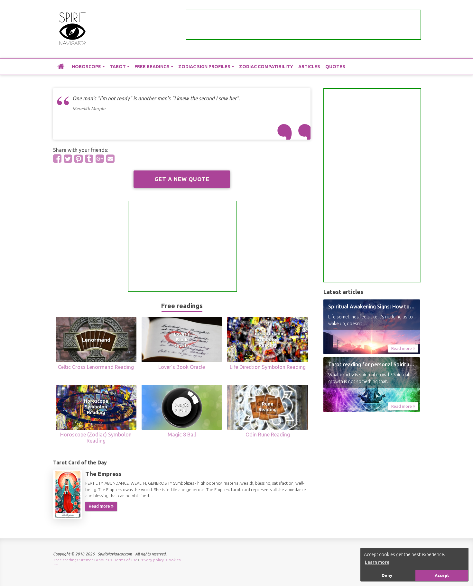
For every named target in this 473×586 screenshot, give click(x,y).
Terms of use (125, 560)
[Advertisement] (303, 24)
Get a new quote (181, 179)
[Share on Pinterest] (78, 158)
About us (104, 560)
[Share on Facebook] (57, 158)
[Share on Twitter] (68, 158)
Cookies (173, 560)
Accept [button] (442, 575)
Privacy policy (152, 560)
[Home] (61, 66)
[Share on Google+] (100, 158)
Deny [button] (387, 575)
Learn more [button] (377, 562)
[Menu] (415, 29)
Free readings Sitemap (74, 560)
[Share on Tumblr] (89, 158)
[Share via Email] (110, 158)
